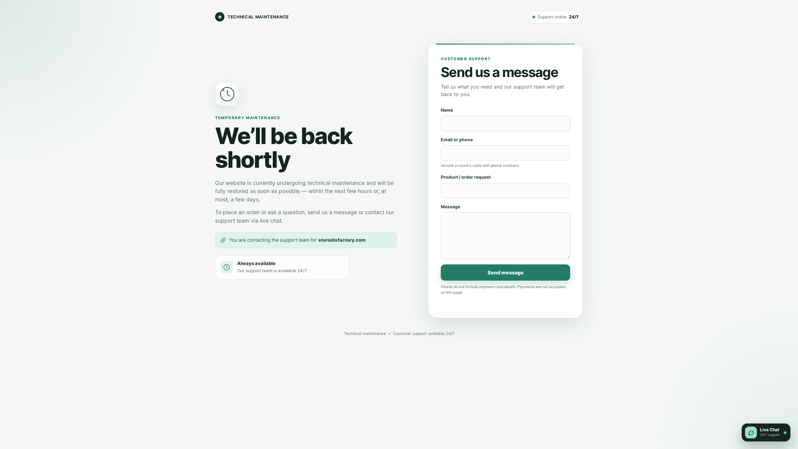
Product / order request (466, 177)
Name (447, 110)
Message (450, 206)
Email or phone (457, 139)
